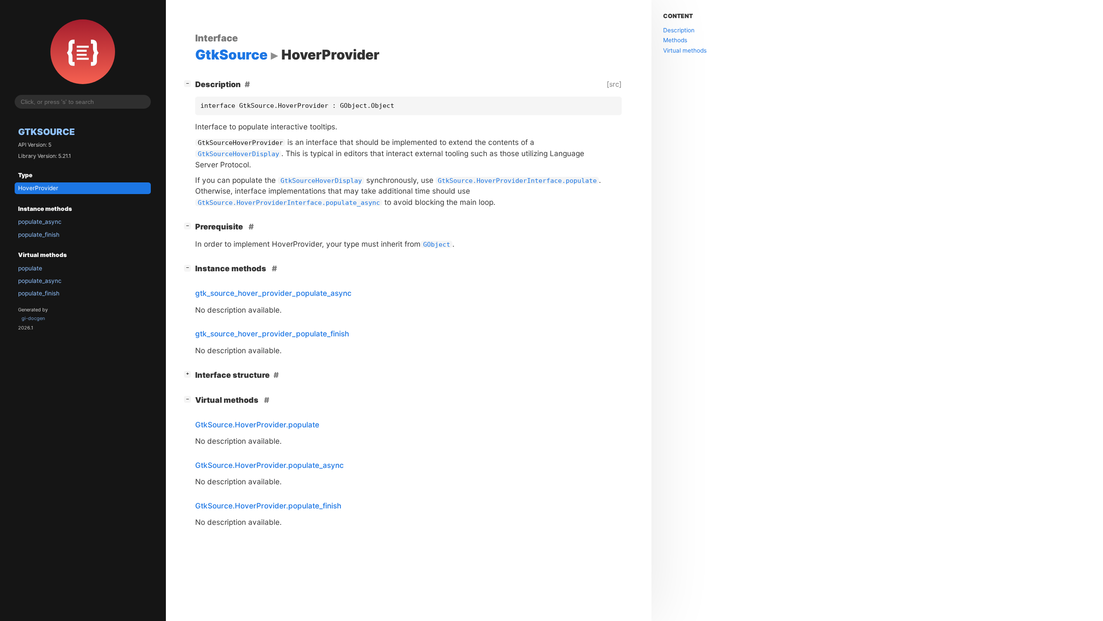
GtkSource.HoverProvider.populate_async (269, 465)
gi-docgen (33, 318)
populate (30, 268)
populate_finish (38, 234)
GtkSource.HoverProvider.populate (257, 424)
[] (189, 83)
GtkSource (46, 131)
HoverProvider (38, 188)
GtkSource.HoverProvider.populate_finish (268, 505)
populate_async (40, 221)
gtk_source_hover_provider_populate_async (273, 293)
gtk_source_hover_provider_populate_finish (272, 333)
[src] (614, 84)
